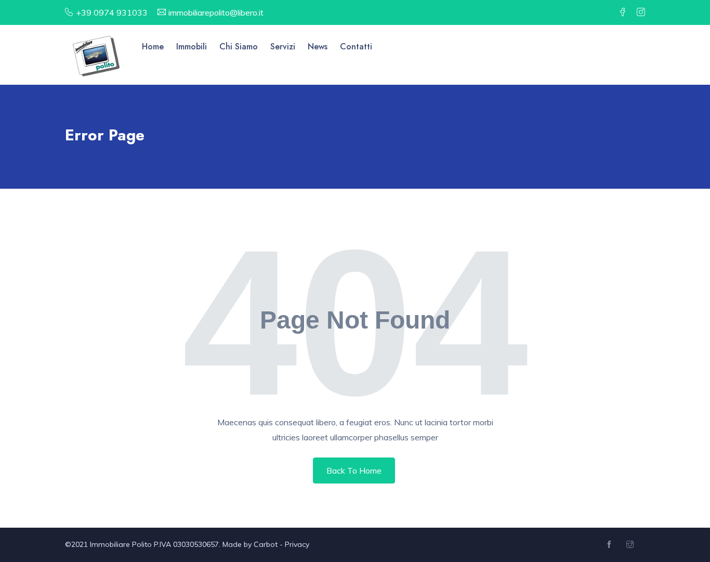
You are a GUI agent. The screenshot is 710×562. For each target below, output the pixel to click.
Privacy (297, 544)
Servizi (282, 47)
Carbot (266, 544)
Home (153, 47)
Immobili (191, 47)
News (317, 47)
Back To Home (354, 470)
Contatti (356, 47)
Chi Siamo (238, 47)
